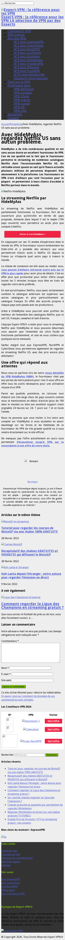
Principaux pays (19, 85)
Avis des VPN (17, 38)
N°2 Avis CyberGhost (28, 45)
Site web (6, 680)
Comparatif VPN (19, 31)
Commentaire (10, 641)
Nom (5, 668)
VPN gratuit (16, 35)
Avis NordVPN (9, 886)
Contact (13, 118)
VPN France (22, 100)
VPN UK (19, 107)
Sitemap (6, 865)
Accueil (5, 124)
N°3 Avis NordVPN (27, 49)
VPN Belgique (24, 89)
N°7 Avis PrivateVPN (28, 64)
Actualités (15, 114)
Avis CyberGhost (10, 882)
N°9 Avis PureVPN (27, 71)
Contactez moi (9, 850)
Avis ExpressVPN (10, 879)
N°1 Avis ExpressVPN (29, 42)
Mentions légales (10, 861)
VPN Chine (21, 96)
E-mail (6, 674)
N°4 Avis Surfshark (27, 53)
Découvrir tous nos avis (31, 78)
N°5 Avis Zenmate (27, 56)
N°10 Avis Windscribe (29, 74)
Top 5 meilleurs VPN (13, 893)
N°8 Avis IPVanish (26, 67)
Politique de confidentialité (17, 858)
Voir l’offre (53, 741)
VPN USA (20, 111)
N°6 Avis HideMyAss (28, 60)
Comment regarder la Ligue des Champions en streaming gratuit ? (32, 606)
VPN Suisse (22, 103)
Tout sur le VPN (19, 82)
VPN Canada (23, 92)
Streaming (16, 124)
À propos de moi (10, 854)
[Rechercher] (2, 3)
